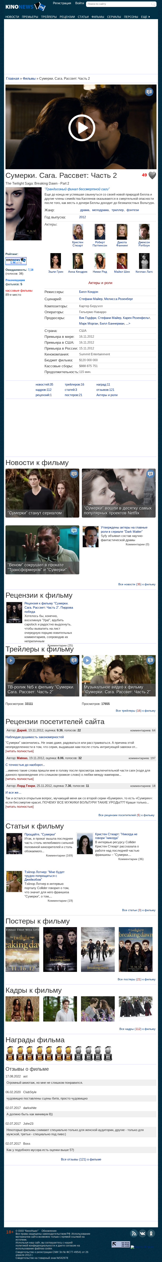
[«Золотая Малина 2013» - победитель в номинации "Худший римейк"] (10, 1054)
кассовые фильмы (18, 290)
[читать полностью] (19, 751)
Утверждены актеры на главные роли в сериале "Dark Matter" (124, 529)
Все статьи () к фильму (138, 910)
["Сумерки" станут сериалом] (42, 494)
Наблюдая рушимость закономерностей (34, 737)
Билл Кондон (88, 291)
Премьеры (30, 17)
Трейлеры (49, 17)
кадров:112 (43, 389)
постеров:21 (73, 395)
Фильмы (98, 17)
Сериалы (114, 17)
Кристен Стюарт (77, 244)
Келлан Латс (144, 271)
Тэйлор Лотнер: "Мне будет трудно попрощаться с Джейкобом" (44, 875)
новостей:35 (44, 384)
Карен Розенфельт (136, 318)
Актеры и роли (100, 283)
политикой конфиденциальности (35, 1245)
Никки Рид (100, 271)
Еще (144, 17)
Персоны (131, 17)
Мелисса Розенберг (118, 299)
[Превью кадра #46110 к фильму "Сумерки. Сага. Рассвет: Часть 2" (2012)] (98, 1009)
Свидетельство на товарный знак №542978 (42, 1258)
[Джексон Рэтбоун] (144, 232)
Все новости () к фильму (136, 584)
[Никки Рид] (100, 261)
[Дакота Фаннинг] (122, 232)
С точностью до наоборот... (25, 764)
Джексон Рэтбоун (144, 244)
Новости (12, 17)
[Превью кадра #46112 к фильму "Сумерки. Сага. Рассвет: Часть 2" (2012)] (60, 1009)
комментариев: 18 (142, 786)
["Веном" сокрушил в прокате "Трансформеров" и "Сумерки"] (42, 550)
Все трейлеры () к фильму (135, 710)
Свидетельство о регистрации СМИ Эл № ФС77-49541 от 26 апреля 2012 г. (52, 1254)
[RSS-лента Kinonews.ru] (134, 1233)
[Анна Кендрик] (78, 261)
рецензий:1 (44, 395)
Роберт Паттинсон (100, 244)
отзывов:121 (105, 389)
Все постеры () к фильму (136, 979)
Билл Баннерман (112, 323)
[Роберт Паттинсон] (100, 232)
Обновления (49, 1230)
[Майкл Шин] (122, 261)
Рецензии (67, 17)
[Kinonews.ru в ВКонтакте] (143, 1233)
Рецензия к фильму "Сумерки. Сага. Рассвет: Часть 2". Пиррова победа (48, 607)
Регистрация (62, 3)
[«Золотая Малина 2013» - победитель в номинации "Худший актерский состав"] (49, 1054)
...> (128, 323)
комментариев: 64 (142, 730)
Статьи (83, 17)
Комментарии (137, 544)
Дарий (22, 730)
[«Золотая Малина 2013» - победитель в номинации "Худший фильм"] (29, 1054)
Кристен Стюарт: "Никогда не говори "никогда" (116, 836)
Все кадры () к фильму (137, 1029)
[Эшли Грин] (55, 261)
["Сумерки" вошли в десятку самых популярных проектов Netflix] (119, 494)
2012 (82, 217)
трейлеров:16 (74, 384)
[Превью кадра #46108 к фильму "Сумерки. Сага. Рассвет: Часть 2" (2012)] (136, 1009)
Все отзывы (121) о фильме (81, 1159)
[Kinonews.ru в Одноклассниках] (151, 1233)
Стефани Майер (91, 299)
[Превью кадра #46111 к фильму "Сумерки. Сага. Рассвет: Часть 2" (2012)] (22, 1009)
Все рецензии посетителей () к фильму (126, 815)
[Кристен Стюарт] (78, 232)
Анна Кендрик (77, 271)
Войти (79, 3)
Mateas (22, 758)
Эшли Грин (55, 271)
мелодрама (100, 210)
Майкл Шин (122, 271)
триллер (118, 210)
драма (84, 210)
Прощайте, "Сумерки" (40, 834)
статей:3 (71, 389)
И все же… (13, 792)
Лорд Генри (26, 786)
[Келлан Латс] (144, 261)
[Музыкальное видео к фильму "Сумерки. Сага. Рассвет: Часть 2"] (119, 676)
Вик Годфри (87, 318)
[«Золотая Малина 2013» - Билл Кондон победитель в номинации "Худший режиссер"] (39, 1054)
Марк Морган (88, 323)
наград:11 (103, 384)
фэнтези (133, 210)
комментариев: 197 (142, 758)
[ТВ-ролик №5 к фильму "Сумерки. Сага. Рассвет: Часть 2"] (42, 676)
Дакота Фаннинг (122, 244)
